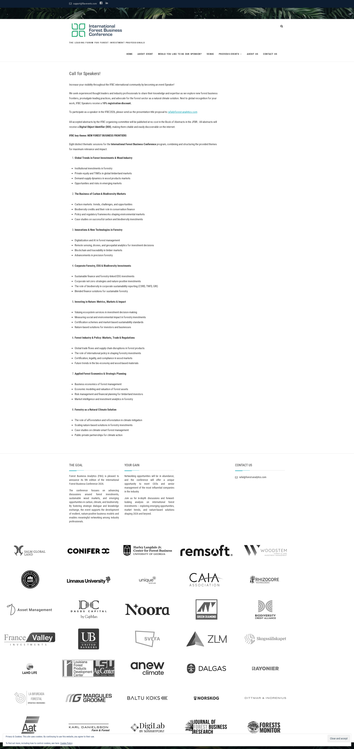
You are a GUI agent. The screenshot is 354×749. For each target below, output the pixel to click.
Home (129, 54)
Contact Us (270, 54)
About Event (145, 54)
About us (252, 54)
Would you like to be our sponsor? (180, 54)
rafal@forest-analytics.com (182, 112)
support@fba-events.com (85, 3)
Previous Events (229, 54)
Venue (210, 54)
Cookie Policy (66, 743)
